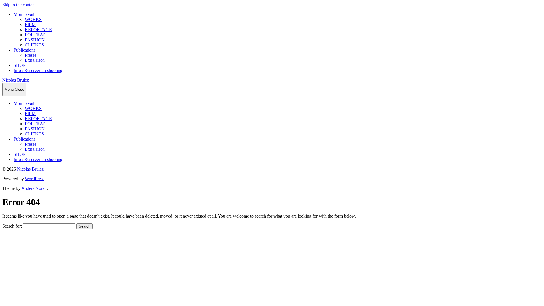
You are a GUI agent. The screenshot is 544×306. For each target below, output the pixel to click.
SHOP (20, 65)
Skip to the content (19, 4)
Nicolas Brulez (15, 80)
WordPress (34, 178)
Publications (24, 50)
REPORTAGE (38, 29)
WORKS (33, 19)
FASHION (35, 39)
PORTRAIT (36, 34)
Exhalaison (35, 60)
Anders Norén (34, 188)
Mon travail (24, 14)
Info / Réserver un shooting (38, 70)
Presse (30, 55)
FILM (30, 24)
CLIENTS (34, 44)
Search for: (12, 226)
